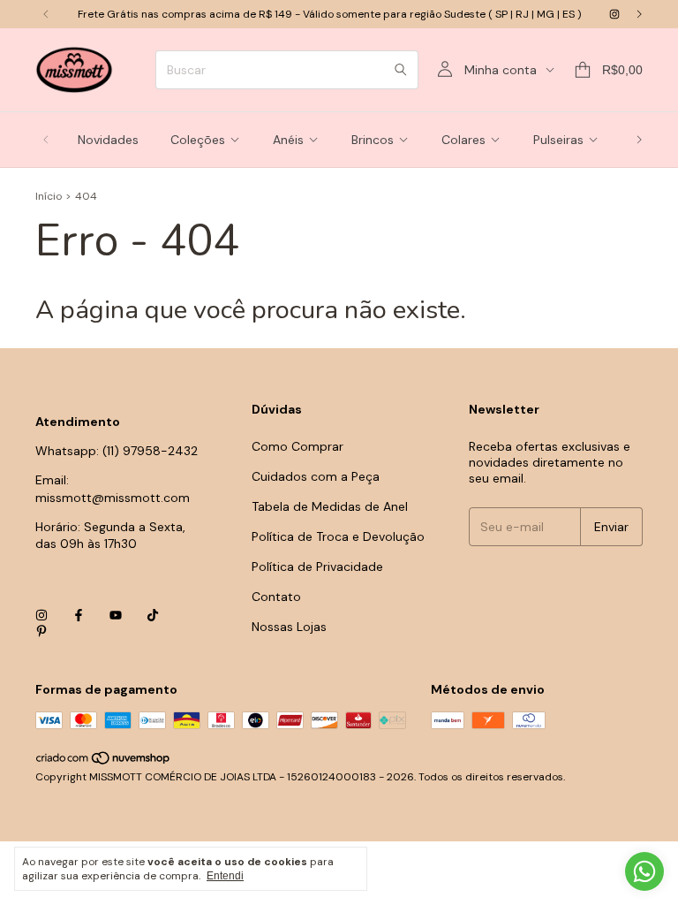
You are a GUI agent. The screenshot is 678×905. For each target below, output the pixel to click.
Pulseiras (558, 140)
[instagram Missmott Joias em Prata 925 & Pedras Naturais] (614, 14)
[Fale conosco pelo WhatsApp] (644, 871)
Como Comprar (297, 446)
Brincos (372, 140)
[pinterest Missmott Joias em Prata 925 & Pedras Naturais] (41, 631)
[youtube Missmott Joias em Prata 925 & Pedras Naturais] (115, 615)
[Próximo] (639, 14)
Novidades (108, 140)
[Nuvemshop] (103, 763)
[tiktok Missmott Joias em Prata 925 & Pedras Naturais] (153, 615)
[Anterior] (46, 14)
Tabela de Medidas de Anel (330, 506)
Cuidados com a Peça (316, 476)
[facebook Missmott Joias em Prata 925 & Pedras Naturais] (78, 615)
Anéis (288, 140)
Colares (463, 140)
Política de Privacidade (317, 566)
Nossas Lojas (289, 627)
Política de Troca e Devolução (338, 536)
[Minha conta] (445, 70)
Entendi (225, 876)
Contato (276, 597)
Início (48, 196)
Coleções (197, 140)
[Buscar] (400, 69)
